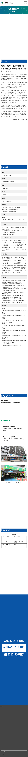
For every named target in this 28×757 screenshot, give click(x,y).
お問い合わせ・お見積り (15, 647)
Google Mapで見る (7, 420)
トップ (3, 752)
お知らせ (3, 754)
